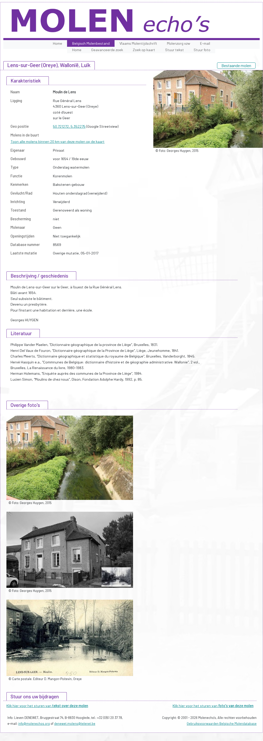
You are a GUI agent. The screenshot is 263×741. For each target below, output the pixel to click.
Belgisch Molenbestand (91, 43)
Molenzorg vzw (178, 43)
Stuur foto (202, 50)
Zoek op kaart (144, 50)
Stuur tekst (174, 50)
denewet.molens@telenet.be (74, 723)
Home (57, 43)
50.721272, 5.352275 (69, 126)
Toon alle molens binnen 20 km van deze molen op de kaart (58, 141)
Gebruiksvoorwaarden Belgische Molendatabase (222, 723)
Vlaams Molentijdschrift (138, 43)
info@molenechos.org (34, 723)
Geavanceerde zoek (107, 50)
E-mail (205, 43)
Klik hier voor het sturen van (47, 705)
